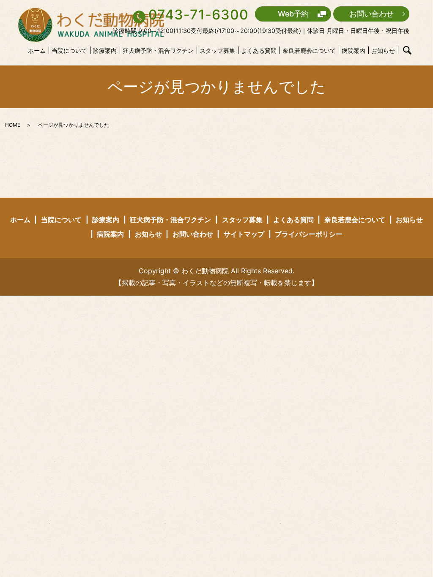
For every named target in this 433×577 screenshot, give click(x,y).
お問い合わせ (371, 13)
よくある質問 (259, 50)
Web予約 (293, 13)
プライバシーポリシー (309, 234)
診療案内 (105, 50)
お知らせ (383, 50)
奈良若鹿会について (309, 50)
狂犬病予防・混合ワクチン (158, 50)
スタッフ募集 (217, 50)
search (407, 50)
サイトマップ (244, 234)
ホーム (37, 50)
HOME (12, 125)
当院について (69, 50)
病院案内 (353, 50)
